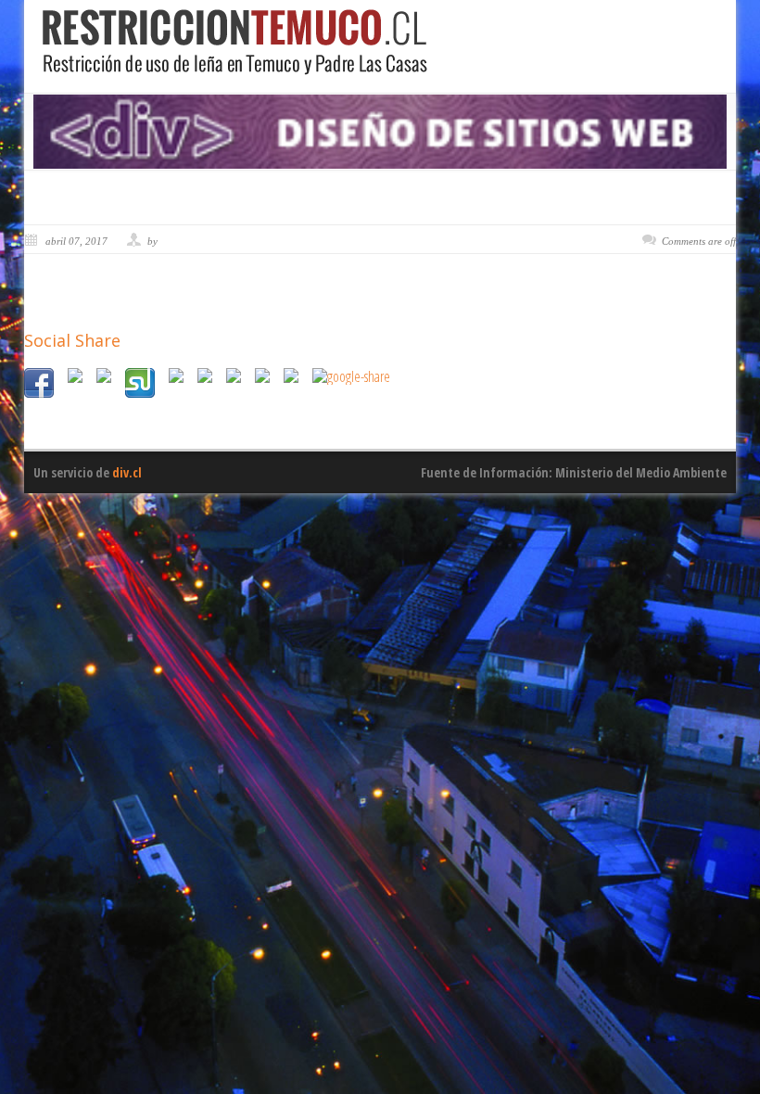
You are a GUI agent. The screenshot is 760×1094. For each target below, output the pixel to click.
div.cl (127, 472)
